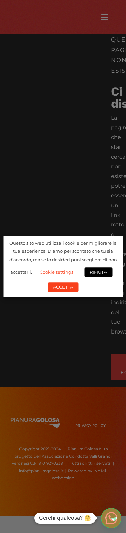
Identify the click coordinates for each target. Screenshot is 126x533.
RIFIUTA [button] (98, 272)
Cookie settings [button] (56, 272)
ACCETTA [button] (63, 287)
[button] (111, 518)
